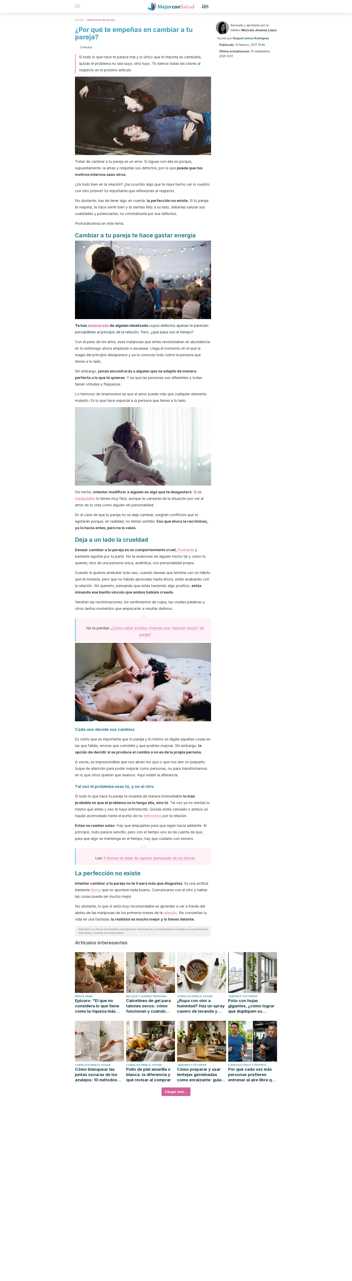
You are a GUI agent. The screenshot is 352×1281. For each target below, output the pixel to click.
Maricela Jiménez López (259, 30)
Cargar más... (176, 1092)
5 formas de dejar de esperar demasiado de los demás (149, 858)
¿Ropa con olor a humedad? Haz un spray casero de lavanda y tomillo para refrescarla (201, 1006)
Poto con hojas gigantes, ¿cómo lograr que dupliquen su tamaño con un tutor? (251, 1006)
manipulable (85, 498)
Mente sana (83, 996)
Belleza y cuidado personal (146, 996)
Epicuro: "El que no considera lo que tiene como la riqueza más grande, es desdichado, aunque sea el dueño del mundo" (99, 1006)
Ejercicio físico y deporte (247, 1064)
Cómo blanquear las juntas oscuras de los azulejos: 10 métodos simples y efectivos (96, 1075)
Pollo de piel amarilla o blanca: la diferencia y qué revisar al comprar (148, 1074)
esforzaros (153, 816)
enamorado (98, 325)
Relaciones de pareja (101, 19)
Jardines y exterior (242, 996)
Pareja (79, 19)
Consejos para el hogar (194, 996)
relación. (171, 913)
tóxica (96, 890)
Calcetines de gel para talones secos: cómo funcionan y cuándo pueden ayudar (148, 1006)
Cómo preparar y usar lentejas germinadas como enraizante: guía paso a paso (199, 1075)
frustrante (186, 550)
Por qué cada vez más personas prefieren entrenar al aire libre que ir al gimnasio (252, 1075)
